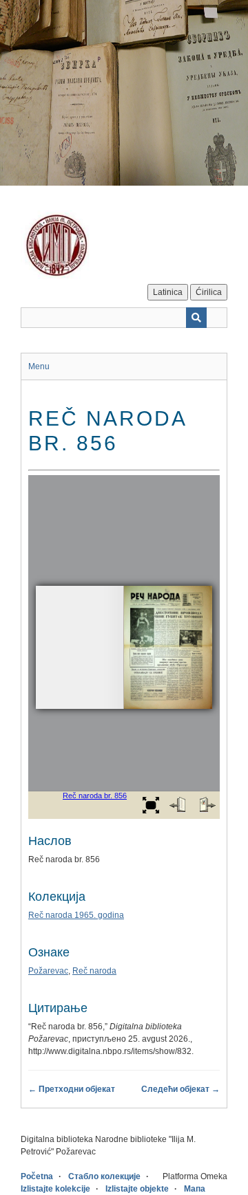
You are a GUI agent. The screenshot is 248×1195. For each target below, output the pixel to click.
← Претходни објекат (71, 1089)
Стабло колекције (104, 1176)
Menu (39, 366)
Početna (37, 1176)
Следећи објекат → (180, 1089)
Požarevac (48, 971)
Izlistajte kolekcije (55, 1189)
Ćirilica (209, 292)
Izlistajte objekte (137, 1189)
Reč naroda (94, 971)
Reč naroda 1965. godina (76, 915)
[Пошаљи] (196, 317)
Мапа (194, 1189)
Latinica (168, 292)
